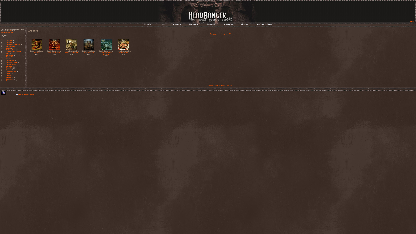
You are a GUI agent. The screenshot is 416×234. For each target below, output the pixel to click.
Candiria (8, 59)
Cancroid (9, 57)
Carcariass (9, 68)
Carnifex (8, 73)
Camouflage (9, 55)
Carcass (8, 70)
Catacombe (9, 79)
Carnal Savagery (11, 71)
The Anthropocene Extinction (106, 52)
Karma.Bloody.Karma (54, 51)
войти (10, 30)
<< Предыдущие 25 (214, 34)
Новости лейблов (264, 24)
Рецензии (211, 24)
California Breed (11, 50)
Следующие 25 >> (226, 34)
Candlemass (10, 60)
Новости (177, 24)
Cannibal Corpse (11, 64)
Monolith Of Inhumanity (71, 51)
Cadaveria (9, 40)
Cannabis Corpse (11, 62)
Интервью (193, 24)
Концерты (228, 24)
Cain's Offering (10, 46)
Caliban (8, 48)
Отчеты (244, 24)
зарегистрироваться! (7, 32)
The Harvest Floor (89, 51)
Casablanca (9, 77)
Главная (147, 24)
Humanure (37, 51)
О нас (162, 24)
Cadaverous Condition (13, 44)
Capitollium (9, 66)
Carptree (8, 75)
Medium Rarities (123, 51)
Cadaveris (9, 42)
